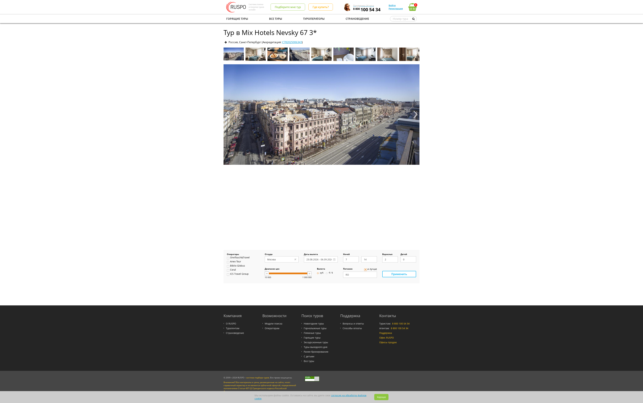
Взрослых (387, 254)
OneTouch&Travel (240, 257)
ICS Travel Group (239, 274)
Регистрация (396, 8)
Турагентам (232, 328)
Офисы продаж (388, 342)
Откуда (268, 254)
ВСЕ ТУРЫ (275, 19)
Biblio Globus (237, 266)
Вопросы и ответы (353, 323)
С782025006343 (292, 42)
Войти (392, 5)
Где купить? (321, 7)
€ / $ (331, 273)
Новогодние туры (314, 323)
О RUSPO (231, 323)
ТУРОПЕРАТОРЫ (314, 19)
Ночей (346, 254)
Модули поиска (273, 323)
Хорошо (381, 397)
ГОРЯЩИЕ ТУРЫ (237, 19)
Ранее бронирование (316, 351)
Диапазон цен (272, 269)
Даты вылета (311, 254)
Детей (404, 254)
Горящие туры (312, 337)
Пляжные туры (312, 333)
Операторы (233, 254)
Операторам (272, 328)
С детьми (309, 356)
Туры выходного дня (315, 347)
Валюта (321, 269)
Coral (233, 270)
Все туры (309, 361)
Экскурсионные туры (316, 342)
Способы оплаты (352, 328)
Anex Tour (235, 261)
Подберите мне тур (288, 7)
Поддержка (385, 333)
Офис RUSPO (386, 337)
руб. (322, 273)
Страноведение (235, 333)
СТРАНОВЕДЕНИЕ (357, 19)
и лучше (372, 269)
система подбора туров (257, 377)
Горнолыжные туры (315, 328)
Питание (347, 269)
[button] (415, 114)
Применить (399, 274)
